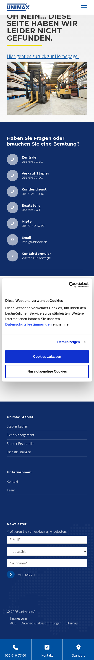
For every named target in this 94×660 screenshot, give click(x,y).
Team (11, 490)
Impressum (18, 618)
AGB (13, 623)
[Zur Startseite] (18, 6)
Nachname (18, 563)
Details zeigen (68, 342)
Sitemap (72, 623)
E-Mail (14, 539)
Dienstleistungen (19, 452)
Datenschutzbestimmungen (28, 324)
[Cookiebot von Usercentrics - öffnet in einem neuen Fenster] (69, 285)
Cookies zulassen (47, 356)
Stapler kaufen (17, 426)
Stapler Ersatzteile (20, 443)
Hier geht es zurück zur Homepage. (43, 56)
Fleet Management (20, 435)
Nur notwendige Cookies (47, 371)
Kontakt (12, 481)
